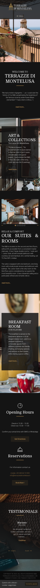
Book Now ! (20, 483)
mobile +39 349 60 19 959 (20, 473)
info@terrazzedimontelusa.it (20, 475)
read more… (20, 107)
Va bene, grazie (31, 584)
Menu (21, 16)
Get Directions (20, 439)
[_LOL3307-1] (20, 211)
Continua (20, 540)
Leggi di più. (12, 585)
